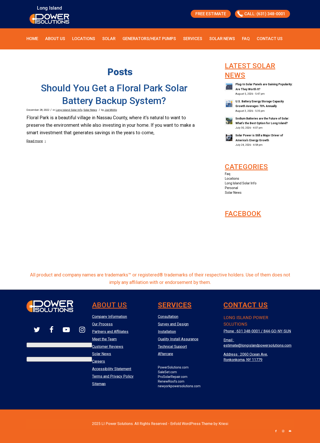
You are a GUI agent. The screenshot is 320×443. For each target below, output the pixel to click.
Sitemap (99, 384)
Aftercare (165, 354)
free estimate (210, 13)
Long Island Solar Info (69, 110)
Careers (98, 361)
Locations (83, 38)
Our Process (102, 324)
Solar (108, 38)
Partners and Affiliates (110, 331)
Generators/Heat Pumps (149, 38)
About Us (55, 38)
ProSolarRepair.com (172, 377)
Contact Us (270, 38)
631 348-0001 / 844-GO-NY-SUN (264, 331)
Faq (227, 174)
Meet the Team (104, 339)
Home (32, 38)
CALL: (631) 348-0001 (264, 13)
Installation (167, 331)
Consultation (168, 316)
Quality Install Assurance (178, 339)
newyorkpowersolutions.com (179, 386)
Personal (231, 188)
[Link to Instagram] (283, 431)
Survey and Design (173, 324)
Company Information (109, 316)
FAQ (246, 38)
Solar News (222, 38)
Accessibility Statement (111, 369)
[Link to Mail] (290, 431)
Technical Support (172, 346)
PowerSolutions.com (173, 367)
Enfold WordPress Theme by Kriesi (199, 423)
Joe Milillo (110, 110)
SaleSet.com (167, 372)
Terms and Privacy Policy (113, 376)
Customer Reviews (107, 346)
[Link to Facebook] (275, 431)
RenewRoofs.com (171, 381)
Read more (34, 141)
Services (192, 38)
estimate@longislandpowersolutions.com (257, 345)
